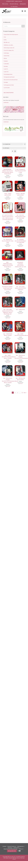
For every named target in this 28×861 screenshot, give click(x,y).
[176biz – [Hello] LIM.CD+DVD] (7, 181)
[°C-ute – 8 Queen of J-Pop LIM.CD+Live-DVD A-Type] (20, 157)
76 (22, 392)
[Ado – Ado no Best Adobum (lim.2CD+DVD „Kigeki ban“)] (20, 274)
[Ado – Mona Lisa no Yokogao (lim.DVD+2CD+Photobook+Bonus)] (20, 343)
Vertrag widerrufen (12, 850)
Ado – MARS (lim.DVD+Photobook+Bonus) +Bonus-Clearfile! (9, 357)
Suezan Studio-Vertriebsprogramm (11, 34)
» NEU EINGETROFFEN (8, 92)
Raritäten (6, 66)
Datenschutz (16, 847)
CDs (5, 37)
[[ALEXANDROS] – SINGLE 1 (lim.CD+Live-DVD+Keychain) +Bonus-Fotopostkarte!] (7, 157)
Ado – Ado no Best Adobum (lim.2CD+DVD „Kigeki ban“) (20, 288)
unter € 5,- (6, 69)
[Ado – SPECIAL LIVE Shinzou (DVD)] (20, 365)
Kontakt (4, 846)
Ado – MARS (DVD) (20, 309)
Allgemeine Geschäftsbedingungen (11, 848)
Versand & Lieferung (11, 846)
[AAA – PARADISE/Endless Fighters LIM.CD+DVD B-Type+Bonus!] (7, 250)
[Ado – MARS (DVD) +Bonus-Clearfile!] (7, 321)
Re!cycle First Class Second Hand (10, 79)
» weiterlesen (6, 102)
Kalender (6, 61)
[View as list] (15, 151)
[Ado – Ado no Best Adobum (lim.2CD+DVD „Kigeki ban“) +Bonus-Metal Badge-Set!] (7, 297)
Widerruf (21, 848)
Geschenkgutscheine (8, 74)
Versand (8, 177)
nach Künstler (7, 87)
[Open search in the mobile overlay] (14, 26)
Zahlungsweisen (20, 846)
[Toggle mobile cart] (22, 11)
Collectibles (6, 63)
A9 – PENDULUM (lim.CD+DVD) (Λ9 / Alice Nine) (7, 241)
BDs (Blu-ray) (6, 42)
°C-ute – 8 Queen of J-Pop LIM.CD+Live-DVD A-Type (20, 171)
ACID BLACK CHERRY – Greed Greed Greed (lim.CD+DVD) (7, 288)
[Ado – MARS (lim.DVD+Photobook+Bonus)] (20, 321)
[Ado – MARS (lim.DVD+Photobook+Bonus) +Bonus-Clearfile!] (7, 343)
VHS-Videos (6, 53)
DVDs (5, 39)
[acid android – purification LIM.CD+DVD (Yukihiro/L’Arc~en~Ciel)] (20, 250)
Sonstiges (6, 82)
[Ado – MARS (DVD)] (20, 297)
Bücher (5, 58)
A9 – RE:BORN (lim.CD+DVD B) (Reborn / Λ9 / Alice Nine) (20, 241)
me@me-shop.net (18, 1)
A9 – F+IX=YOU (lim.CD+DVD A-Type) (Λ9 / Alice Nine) (20, 216)
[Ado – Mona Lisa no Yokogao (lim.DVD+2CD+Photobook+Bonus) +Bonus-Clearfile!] (7, 365)
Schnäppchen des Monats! (9, 77)
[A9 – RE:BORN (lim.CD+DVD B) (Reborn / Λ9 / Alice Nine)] (20, 227)
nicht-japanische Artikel (9, 85)
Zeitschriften (6, 55)
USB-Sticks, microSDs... (8, 45)
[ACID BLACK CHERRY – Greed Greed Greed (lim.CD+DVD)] (7, 274)
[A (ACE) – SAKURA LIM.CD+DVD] (20, 181)
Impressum (10, 847)
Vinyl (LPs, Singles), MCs (9, 50)
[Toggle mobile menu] (25, 11)
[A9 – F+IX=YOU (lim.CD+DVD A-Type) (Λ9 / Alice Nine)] (20, 202)
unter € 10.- (6, 71)
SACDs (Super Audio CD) (9, 47)
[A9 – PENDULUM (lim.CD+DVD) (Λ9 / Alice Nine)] (7, 227)
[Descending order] (25, 144)
